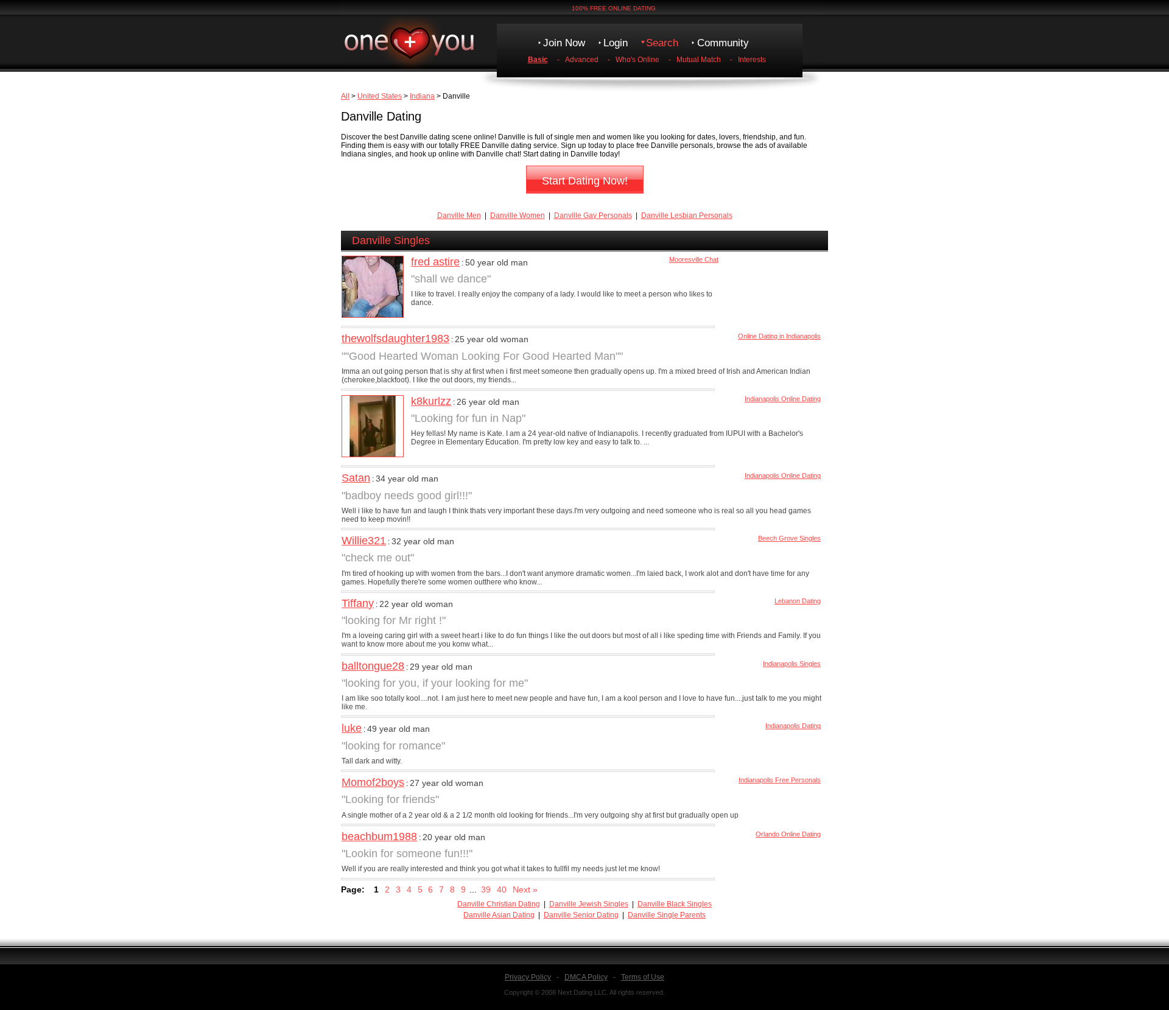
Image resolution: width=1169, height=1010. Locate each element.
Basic (538, 59)
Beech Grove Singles (789, 538)
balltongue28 (373, 666)
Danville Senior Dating (581, 915)
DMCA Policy (586, 977)
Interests (752, 59)
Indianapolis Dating (793, 725)
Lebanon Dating (797, 601)
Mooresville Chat (693, 259)
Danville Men (459, 215)
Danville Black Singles (674, 904)
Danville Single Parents (667, 915)
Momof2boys (373, 782)
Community (723, 43)
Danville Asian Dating (499, 915)
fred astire (435, 262)
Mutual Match (698, 59)
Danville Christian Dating (498, 904)
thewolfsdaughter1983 (395, 338)
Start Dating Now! (585, 181)
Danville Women (517, 215)
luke (352, 728)
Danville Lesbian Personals (686, 215)
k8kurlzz (431, 401)
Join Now (564, 43)
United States (379, 96)
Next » (525, 889)
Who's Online (637, 59)
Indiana (422, 96)
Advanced (582, 59)
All (345, 96)
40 (502, 889)
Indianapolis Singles (792, 663)
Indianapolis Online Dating (783, 398)
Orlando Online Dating (788, 834)
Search (662, 43)
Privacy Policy (528, 977)
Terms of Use (642, 977)
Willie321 (364, 541)
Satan (356, 478)
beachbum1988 (379, 836)
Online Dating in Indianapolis (779, 336)
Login (615, 43)
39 (486, 889)
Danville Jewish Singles (588, 904)
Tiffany (358, 603)
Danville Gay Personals (593, 215)
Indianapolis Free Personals (780, 780)
